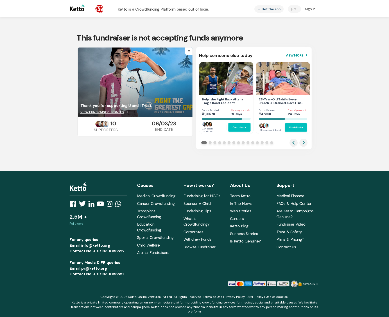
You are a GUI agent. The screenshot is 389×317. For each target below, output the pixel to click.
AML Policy (255, 297)
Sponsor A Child (197, 203)
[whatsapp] (119, 205)
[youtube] (101, 205)
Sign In (310, 9)
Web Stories (240, 210)
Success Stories (244, 233)
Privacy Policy (235, 297)
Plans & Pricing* (290, 239)
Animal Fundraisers (153, 252)
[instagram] (110, 205)
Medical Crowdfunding (156, 195)
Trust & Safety (289, 231)
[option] (294, 9)
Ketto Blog (239, 226)
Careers (237, 218)
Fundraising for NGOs (201, 195)
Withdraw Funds (197, 239)
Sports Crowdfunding (155, 237)
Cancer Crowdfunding (156, 203)
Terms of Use (212, 297)
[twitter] (83, 205)
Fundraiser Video (290, 224)
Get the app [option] (269, 9)
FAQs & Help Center (294, 203)
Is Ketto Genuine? (245, 241)
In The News (241, 203)
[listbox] (269, 9)
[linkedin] (92, 205)
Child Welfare (148, 245)
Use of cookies (277, 297)
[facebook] (74, 205)
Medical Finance (290, 195)
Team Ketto (240, 195)
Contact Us (286, 247)
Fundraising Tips (197, 210)
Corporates (193, 231)
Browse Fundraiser (199, 247)
